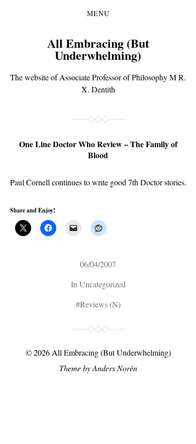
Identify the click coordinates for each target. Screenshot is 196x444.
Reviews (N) (100, 304)
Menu (98, 13)
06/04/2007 (98, 264)
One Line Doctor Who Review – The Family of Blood (98, 149)
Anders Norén (114, 368)
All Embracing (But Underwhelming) (98, 49)
